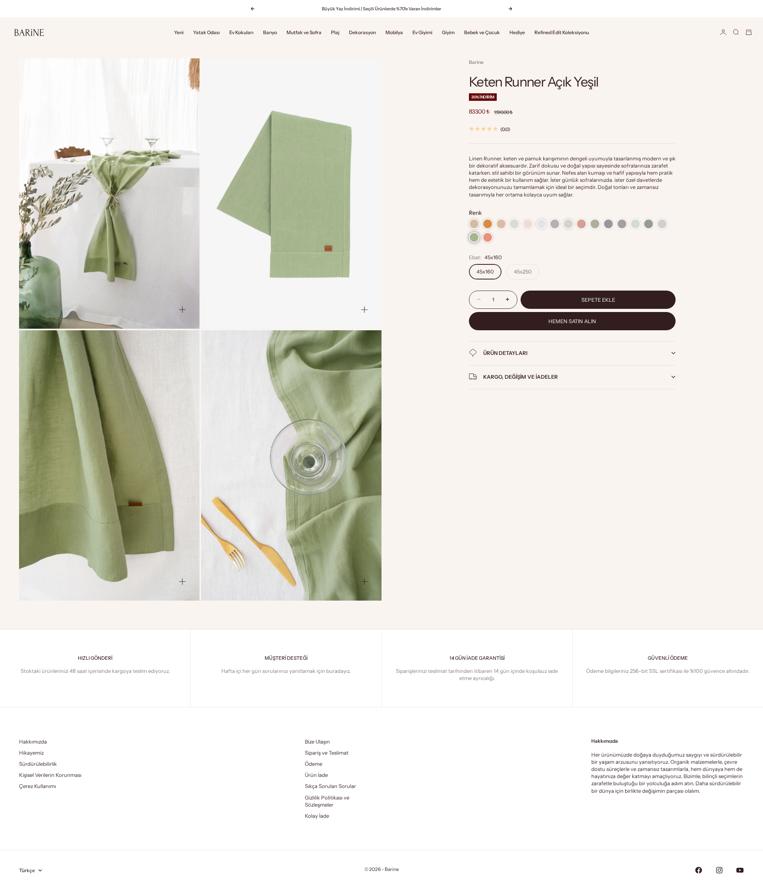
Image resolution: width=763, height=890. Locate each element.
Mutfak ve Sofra (304, 32)
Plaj (335, 32)
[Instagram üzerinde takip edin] (719, 870)
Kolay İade (317, 816)
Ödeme (313, 764)
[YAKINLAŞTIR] (182, 310)
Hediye (517, 32)
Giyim (448, 32)
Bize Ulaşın (317, 741)
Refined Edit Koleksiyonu (561, 32)
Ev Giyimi (422, 32)
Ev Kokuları (241, 32)
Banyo (270, 32)
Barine (476, 62)
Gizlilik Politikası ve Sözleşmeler (327, 801)
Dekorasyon (362, 32)
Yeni (179, 32)
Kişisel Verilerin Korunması (50, 775)
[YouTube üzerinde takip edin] (740, 870)
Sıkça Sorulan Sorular (330, 786)
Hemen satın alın (572, 321)
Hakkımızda (33, 741)
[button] (474, 224)
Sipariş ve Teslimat (327, 752)
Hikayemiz (31, 752)
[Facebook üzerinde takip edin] (699, 870)
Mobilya (394, 32)
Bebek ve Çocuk (482, 32)
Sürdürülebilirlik (38, 764)
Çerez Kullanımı (37, 786)
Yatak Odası (206, 32)
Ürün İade (316, 775)
